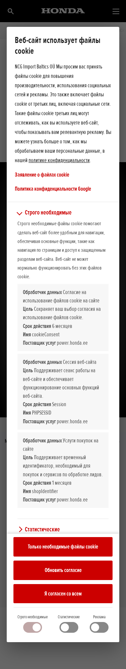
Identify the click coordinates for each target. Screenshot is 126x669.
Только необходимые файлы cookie (63, 546)
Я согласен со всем (63, 593)
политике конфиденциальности (59, 160)
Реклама (99, 617)
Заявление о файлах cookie (42, 174)
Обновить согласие (63, 570)
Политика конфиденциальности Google (53, 188)
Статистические (69, 617)
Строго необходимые (32, 617)
